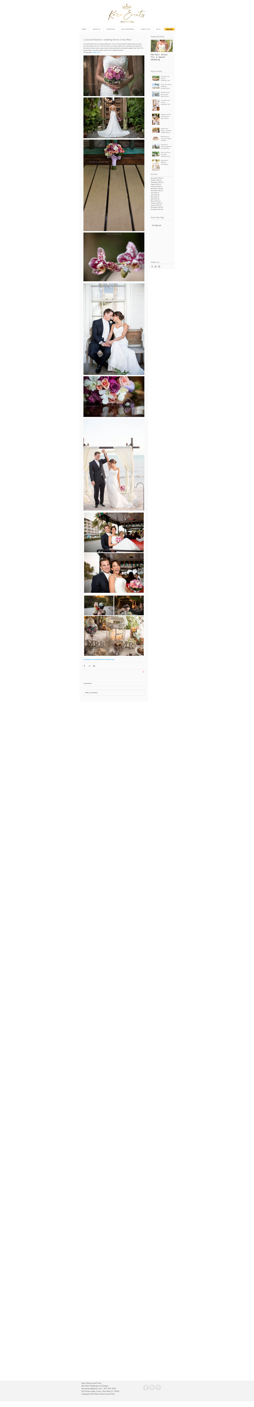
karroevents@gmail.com (91, 1389)
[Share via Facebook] (84, 666)
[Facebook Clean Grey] (152, 266)
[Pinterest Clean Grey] (159, 266)
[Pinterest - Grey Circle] (158, 1387)
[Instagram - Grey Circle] (152, 1387)
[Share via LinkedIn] (94, 666)
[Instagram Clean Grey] (155, 266)
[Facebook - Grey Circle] (146, 1387)
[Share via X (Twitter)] (89, 666)
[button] (169, 29)
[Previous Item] (154, 45)
